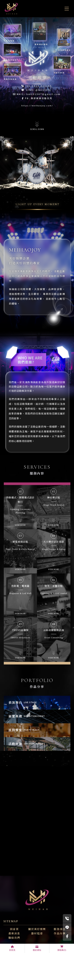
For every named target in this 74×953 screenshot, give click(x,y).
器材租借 (37, 933)
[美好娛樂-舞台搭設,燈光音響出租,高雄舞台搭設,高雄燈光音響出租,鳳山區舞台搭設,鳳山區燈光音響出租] (11, 8)
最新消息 (14, 933)
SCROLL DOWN (37, 129)
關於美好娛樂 (37, 928)
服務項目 (59, 928)
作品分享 (59, 933)
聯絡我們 (14, 937)
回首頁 (14, 928)
